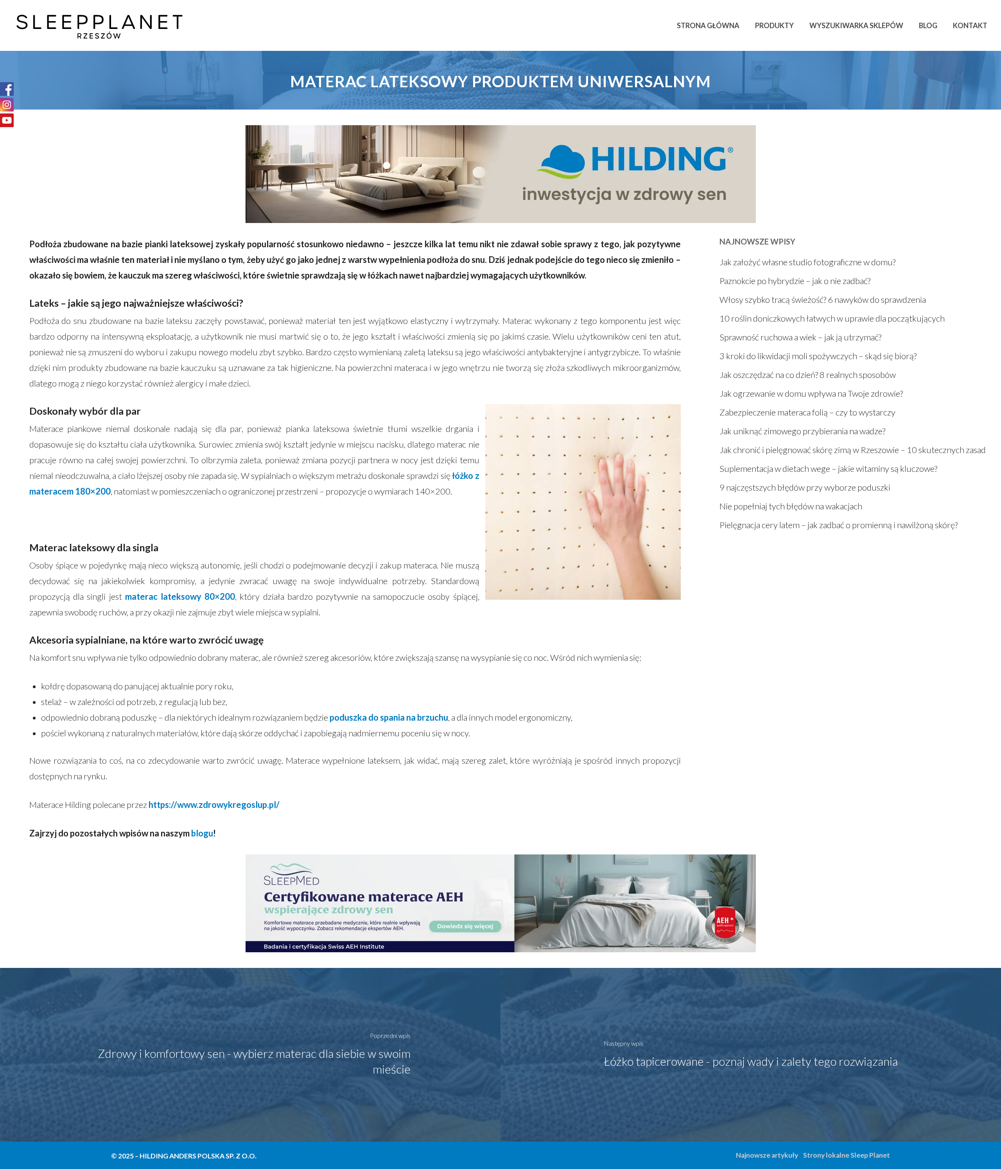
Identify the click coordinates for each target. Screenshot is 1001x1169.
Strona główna (708, 25)
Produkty (774, 25)
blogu (202, 833)
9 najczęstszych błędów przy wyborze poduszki (804, 487)
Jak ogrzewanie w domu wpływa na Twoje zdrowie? (811, 393)
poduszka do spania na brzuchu (389, 717)
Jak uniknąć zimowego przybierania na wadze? (802, 431)
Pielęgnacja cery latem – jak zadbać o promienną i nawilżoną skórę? (838, 525)
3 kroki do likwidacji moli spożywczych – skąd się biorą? (818, 356)
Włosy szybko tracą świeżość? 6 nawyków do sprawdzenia (822, 299)
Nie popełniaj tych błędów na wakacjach (790, 506)
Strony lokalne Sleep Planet (846, 1155)
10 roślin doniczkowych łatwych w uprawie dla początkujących (832, 318)
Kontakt (970, 25)
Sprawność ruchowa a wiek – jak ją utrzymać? (800, 337)
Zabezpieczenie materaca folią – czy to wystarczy (807, 412)
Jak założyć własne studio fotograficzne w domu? (807, 262)
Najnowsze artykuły (767, 1155)
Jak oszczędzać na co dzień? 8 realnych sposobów (807, 374)
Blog (928, 25)
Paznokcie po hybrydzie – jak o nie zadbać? (794, 280)
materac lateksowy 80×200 (180, 596)
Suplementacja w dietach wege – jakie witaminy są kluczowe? (828, 468)
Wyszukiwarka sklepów (856, 25)
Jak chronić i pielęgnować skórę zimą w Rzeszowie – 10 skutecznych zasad (852, 449)
